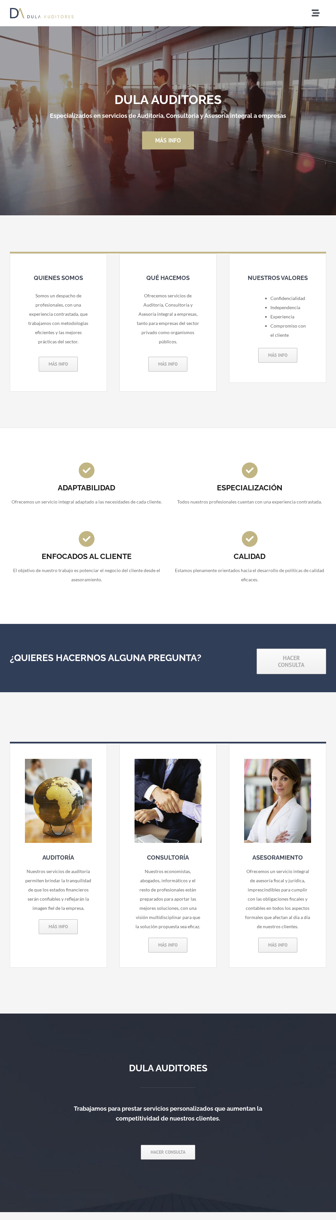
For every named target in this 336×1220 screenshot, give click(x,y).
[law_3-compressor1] (277, 761)
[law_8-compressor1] (168, 761)
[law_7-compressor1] (58, 761)
